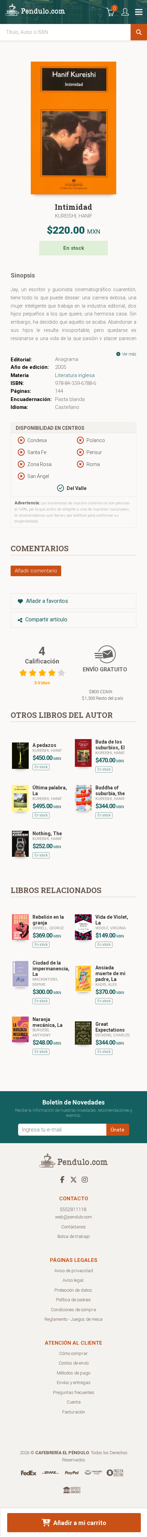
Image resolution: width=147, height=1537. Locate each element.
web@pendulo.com (73, 1216)
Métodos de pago (73, 1372)
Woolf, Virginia (110, 928)
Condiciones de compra (73, 1309)
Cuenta (74, 1402)
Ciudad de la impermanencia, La (50, 968)
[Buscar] (139, 32)
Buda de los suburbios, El (110, 744)
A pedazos (44, 745)
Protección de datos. (73, 1290)
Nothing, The (47, 833)
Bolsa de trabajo (73, 1236)
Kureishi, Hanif (73, 216)
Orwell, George (48, 928)
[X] (73, 1179)
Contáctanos (73, 1226)
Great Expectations (110, 1027)
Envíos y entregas (74, 1382)
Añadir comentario (36, 571)
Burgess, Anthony (41, 1032)
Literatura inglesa (75, 375)
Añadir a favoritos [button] (46, 601)
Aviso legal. (73, 1280)
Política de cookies (73, 1299)
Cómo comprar (73, 1353)
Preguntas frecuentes (73, 1392)
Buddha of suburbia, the (110, 790)
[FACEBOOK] (62, 1179)
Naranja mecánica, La (47, 1022)
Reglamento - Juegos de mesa (73, 1319)
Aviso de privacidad (73, 1270)
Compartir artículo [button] (45, 619)
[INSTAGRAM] (85, 1179)
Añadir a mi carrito (79, 1522)
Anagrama (66, 359)
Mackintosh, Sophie (45, 981)
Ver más (128, 354)
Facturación (73, 1412)
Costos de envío (74, 1363)
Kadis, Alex (106, 984)
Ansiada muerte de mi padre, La (110, 973)
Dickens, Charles (112, 1035)
